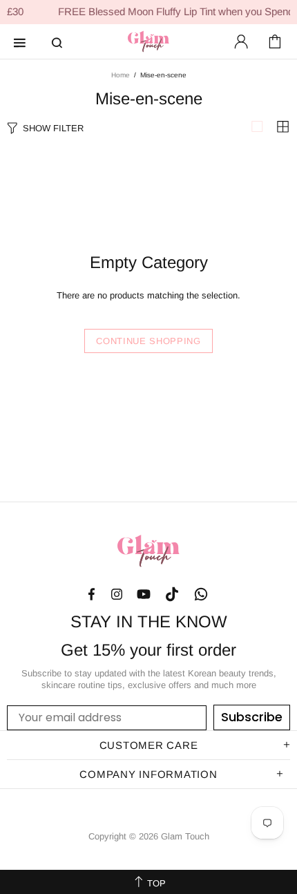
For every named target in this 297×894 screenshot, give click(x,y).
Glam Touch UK (148, 41)
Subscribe (251, 716)
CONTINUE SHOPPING (148, 341)
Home (120, 75)
